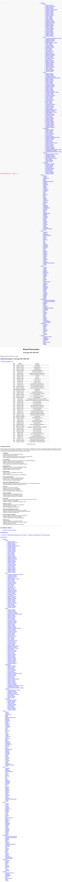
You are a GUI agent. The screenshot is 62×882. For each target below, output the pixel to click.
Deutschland (45, 184)
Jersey (44, 196)
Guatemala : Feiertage (50, 138)
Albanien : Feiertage (49, 74)
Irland (44, 192)
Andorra (44, 176)
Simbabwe (45, 293)
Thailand (45, 258)
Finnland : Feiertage (49, 89)
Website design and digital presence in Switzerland (17, 534)
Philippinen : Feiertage (50, 62)
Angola (44, 269)
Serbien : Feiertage (49, 119)
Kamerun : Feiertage (50, 10)
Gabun (44, 277)
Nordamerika (45, 128)
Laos (44, 249)
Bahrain (44, 233)
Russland (45, 215)
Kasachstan (45, 246)
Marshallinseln (46, 338)
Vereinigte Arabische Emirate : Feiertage (53, 38)
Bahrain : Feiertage (49, 41)
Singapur (45, 255)
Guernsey (45, 191)
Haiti (44, 311)
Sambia (44, 291)
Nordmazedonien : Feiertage (51, 111)
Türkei (44, 260)
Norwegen (45, 208)
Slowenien (45, 222)
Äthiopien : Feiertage (50, 15)
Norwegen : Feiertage (50, 115)
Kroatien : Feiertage (49, 96)
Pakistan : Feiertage (49, 63)
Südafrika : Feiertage (50, 33)
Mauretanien (45, 287)
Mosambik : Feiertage (50, 25)
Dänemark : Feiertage (50, 86)
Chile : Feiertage (49, 167)
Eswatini (45, 276)
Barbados (45, 303)
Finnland (45, 186)
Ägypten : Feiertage (49, 13)
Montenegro (45, 205)
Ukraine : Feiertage (49, 126)
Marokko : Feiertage (49, 20)
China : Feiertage (49, 43)
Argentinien (45, 324)
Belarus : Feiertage (49, 81)
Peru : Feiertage (49, 170)
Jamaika (44, 313)
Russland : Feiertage (49, 120)
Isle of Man (45, 194)
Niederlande (45, 206)
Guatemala (45, 310)
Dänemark (45, 183)
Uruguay (45, 333)
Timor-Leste (45, 259)
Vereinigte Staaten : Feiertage (51, 150)
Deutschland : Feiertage (50, 85)
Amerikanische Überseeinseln (49, 301)
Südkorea (45, 256)
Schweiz (45, 218)
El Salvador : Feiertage (50, 148)
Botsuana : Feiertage (50, 8)
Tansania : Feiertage (49, 32)
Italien (44, 195)
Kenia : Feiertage (49, 18)
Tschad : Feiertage (49, 30)
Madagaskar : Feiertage (50, 21)
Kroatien (45, 197)
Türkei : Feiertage (49, 67)
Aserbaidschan (46, 178)
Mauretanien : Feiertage (50, 22)
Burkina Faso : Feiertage (50, 6)
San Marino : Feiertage (50, 125)
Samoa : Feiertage (49, 161)
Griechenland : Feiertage (50, 95)
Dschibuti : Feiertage (50, 11)
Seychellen (45, 292)
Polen (44, 211)
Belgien (44, 180)
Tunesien (45, 298)
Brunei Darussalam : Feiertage (51, 42)
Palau (44, 341)
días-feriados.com (5, 173)
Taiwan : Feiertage (49, 69)
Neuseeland (45, 339)
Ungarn (44, 226)
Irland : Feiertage (49, 98)
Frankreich (45, 187)
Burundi (44, 273)
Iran (44, 240)
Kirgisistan (45, 247)
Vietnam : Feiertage (49, 71)
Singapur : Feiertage (49, 64)
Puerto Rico (45, 320)
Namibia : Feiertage (49, 26)
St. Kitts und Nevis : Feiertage (51, 142)
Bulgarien (45, 182)
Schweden (45, 217)
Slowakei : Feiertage (50, 124)
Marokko (45, 285)
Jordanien (45, 244)
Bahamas (45, 302)
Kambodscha (45, 245)
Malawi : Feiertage (49, 23)
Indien (44, 238)
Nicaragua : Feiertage (50, 145)
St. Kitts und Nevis (47, 321)
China (44, 236)
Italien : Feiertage (49, 102)
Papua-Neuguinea (46, 342)
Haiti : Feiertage (49, 140)
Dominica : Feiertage (50, 136)
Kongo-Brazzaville (47, 281)
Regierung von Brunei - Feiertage (9, 530)
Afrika (44, 4)
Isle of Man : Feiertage (50, 99)
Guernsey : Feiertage (50, 94)
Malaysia (45, 250)
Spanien (44, 223)
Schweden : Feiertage (50, 121)
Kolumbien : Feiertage (50, 168)
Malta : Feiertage (49, 113)
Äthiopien (45, 270)
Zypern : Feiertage (49, 44)
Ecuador (44, 328)
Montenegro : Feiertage (50, 110)
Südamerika (45, 162)
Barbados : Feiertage (50, 129)
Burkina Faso (45, 272)
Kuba (44, 315)
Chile (44, 327)
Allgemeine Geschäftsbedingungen (34, 534)
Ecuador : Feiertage (49, 169)
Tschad (44, 296)
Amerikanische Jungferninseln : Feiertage (54, 151)
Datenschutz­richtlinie (46, 534)
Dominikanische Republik (48, 307)
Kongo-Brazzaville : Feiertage (51, 9)
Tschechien (45, 224)
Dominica (45, 306)
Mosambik (45, 288)
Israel (44, 241)
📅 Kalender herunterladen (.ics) (6, 361)
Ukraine (44, 225)
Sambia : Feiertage (49, 34)
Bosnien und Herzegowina (48, 181)
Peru (44, 332)
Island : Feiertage (49, 100)
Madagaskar (45, 283)
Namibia (45, 289)
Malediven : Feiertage (50, 60)
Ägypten (45, 267)
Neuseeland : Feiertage (50, 157)
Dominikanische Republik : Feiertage (53, 137)
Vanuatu (44, 344)
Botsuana (45, 271)
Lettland (44, 198)
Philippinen (45, 254)
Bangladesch (45, 234)
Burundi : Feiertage (49, 7)
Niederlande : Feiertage (50, 114)
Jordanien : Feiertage (50, 51)
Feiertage (42, 2)
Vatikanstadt (45, 227)
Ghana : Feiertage (49, 17)
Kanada (44, 314)
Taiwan (44, 257)
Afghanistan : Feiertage (50, 39)
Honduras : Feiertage (50, 139)
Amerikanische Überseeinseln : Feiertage (53, 149)
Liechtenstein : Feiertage (50, 104)
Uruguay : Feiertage (49, 172)
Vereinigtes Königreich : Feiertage (52, 92)
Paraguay (45, 331)
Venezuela (45, 334)
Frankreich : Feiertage (50, 91)
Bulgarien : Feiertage (50, 80)
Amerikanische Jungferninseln (49, 300)
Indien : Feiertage (49, 49)
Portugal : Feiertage (49, 117)
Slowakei (45, 221)
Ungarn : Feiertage (49, 97)
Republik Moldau (46, 213)
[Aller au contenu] (0, 355)
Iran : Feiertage (48, 50)
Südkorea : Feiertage (50, 55)
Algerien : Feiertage (49, 12)
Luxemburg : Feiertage (50, 106)
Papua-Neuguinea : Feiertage (51, 158)
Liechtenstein (45, 200)
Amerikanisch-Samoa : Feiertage (52, 153)
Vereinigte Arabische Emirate (48, 262)
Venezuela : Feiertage (50, 173)
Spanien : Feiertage (49, 88)
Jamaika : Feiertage (49, 141)
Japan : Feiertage (49, 52)
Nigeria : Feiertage (49, 27)
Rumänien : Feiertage (50, 118)
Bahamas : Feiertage (49, 130)
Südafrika (45, 294)
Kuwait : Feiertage (49, 56)
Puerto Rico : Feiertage (50, 147)
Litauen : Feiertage (49, 105)
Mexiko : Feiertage (49, 143)
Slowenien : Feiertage (50, 123)
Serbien (44, 219)
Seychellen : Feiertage (50, 28)
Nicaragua (45, 317)
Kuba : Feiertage (49, 135)
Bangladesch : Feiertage (50, 40)
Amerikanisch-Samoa (47, 336)
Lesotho (44, 282)
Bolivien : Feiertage (49, 164)
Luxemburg (45, 202)
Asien (44, 37)
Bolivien (45, 325)
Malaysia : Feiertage (49, 61)
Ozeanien (45, 152)
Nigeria (44, 290)
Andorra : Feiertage (49, 73)
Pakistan (44, 252)
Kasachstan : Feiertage (50, 58)
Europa (44, 72)
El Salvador (45, 309)
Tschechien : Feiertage (50, 84)
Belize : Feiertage (49, 131)
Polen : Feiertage (49, 116)
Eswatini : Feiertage (49, 29)
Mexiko (44, 316)
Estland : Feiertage (49, 87)
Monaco (44, 204)
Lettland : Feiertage (49, 107)
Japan (44, 243)
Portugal (44, 212)
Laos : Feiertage (49, 59)
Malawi (44, 284)
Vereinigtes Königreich (47, 228)
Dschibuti (45, 274)
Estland (44, 185)
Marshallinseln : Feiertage (51, 156)
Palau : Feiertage (49, 159)
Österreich (45, 209)
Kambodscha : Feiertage (50, 54)
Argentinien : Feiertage (50, 163)
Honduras (45, 312)
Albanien (45, 175)
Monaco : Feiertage (49, 108)
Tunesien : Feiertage (49, 31)
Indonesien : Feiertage (50, 47)
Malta (44, 203)
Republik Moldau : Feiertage (51, 109)
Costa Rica (45, 305)
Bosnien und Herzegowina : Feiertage (53, 77)
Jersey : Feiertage (49, 103)
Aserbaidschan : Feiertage (51, 76)
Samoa (44, 343)
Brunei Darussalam (47, 235)
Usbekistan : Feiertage (50, 70)
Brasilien (45, 326)
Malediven (45, 251)
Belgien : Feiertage (49, 78)
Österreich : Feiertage (50, 75)
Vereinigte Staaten (46, 322)
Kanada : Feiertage (49, 132)
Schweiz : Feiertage (49, 82)
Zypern (44, 229)
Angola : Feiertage (49, 5)
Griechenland (45, 190)
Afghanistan (45, 232)
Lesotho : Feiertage (49, 19)
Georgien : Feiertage (50, 45)
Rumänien (45, 214)
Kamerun (45, 279)
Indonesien (45, 239)
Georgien (45, 189)
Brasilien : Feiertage (49, 165)
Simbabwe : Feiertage (50, 36)
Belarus (44, 179)
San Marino (45, 216)
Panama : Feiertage (49, 146)
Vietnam (44, 263)
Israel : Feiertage (49, 48)
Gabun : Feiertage (49, 16)
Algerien (45, 268)
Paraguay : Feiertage (50, 171)
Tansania (45, 295)
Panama (44, 319)
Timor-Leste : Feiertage (50, 66)
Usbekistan (45, 261)
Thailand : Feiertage (49, 65)
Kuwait (44, 248)
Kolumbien (45, 330)
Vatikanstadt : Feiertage (50, 127)
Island (44, 193)
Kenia (44, 280)
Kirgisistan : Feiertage (50, 53)
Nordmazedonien (46, 207)
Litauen (44, 201)
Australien (45, 337)
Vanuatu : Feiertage (49, 160)
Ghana (44, 278)
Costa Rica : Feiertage (50, 134)
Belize (44, 304)
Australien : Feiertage (50, 154)
